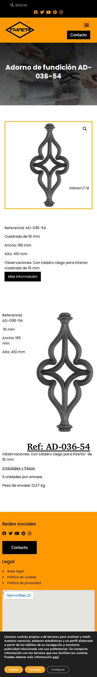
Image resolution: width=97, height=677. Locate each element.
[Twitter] (42, 12)
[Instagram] (61, 12)
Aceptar (13, 669)
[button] (86, 24)
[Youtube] (48, 12)
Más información (22, 276)
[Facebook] (36, 12)
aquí (56, 657)
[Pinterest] (55, 12)
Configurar (58, 669)
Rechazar (35, 669)
